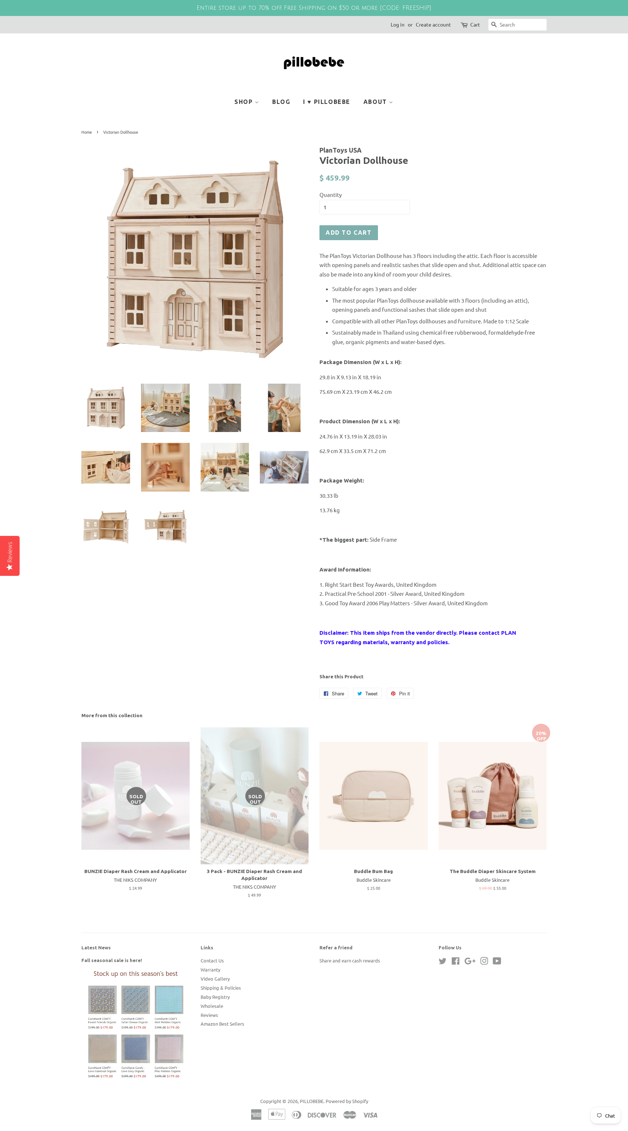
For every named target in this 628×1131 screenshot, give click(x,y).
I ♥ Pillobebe (326, 101)
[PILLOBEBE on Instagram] (484, 962)
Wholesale (212, 1006)
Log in (397, 24)
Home (86, 132)
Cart (475, 24)
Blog (281, 101)
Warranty (210, 969)
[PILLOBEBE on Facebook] (455, 962)
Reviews (209, 1015)
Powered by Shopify (347, 1101)
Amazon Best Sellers (222, 1024)
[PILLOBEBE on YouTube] (497, 962)
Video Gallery (215, 979)
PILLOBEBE (311, 1101)
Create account (433, 24)
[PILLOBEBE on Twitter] (443, 962)
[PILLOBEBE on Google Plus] (469, 962)
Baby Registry (215, 997)
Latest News (96, 947)
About (376, 101)
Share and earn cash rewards (349, 960)
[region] (314, 8)
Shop (244, 101)
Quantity (330, 194)
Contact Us (212, 960)
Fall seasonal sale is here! (111, 960)
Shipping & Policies (221, 988)
